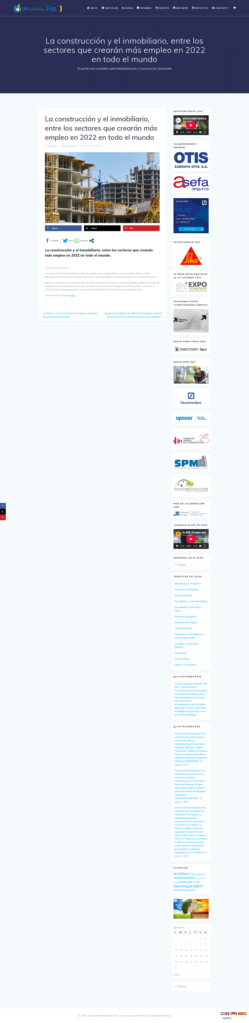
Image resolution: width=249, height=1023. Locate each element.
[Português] (241, 1013)
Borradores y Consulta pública (191, 601)
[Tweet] (68, 240)
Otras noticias (68, 145)
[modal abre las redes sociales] (91, 240)
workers (190, 890)
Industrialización (184, 628)
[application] (191, 125)
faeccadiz (52, 145)
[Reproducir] (177, 132)
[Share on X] (3, 511)
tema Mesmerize (162, 1015)
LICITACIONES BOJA (189, 676)
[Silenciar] (200, 132)
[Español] (245, 1013)
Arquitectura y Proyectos (188, 583)
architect (181, 873)
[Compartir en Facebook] (52, 240)
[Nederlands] (222, 1013)
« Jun (176, 974)
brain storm (197, 874)
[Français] (230, 1013)
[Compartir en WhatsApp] (81, 240)
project (196, 886)
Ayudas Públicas (183, 595)
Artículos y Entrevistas (187, 589)
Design (197, 878)
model (196, 882)
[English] (226, 1013)
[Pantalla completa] (204, 132)
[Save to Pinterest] (3, 517)
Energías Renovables (186, 622)
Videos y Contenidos (186, 664)
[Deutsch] (234, 1013)
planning (180, 886)
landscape (186, 882)
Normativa (180, 653)
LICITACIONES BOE (188, 726)
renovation (179, 890)
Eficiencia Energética (186, 616)
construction (184, 877)
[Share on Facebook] (3, 506)
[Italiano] (237, 1013)
